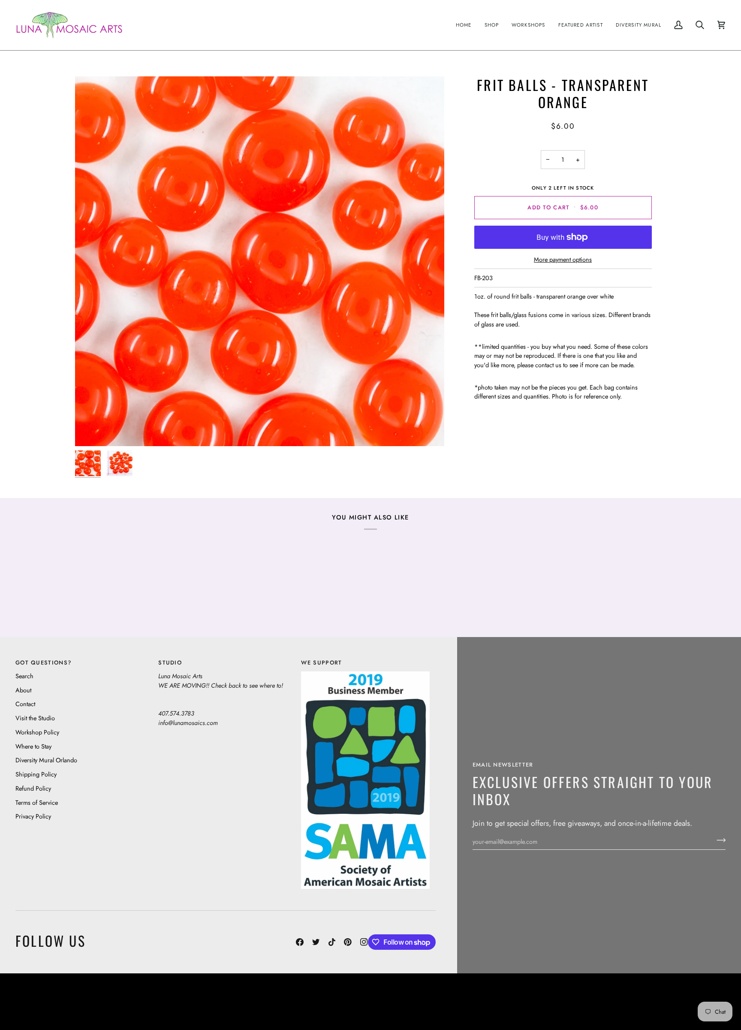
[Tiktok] (331, 942)
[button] (492, 25)
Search (24, 675)
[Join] (718, 840)
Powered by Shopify (692, 1008)
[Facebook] (300, 942)
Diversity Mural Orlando (46, 759)
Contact (25, 703)
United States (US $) (55, 1001)
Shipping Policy (36, 774)
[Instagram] (364, 942)
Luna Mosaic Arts (164, 995)
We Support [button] (321, 662)
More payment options (563, 259)
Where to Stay (33, 746)
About (23, 690)
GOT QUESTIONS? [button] (43, 662)
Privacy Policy (33, 816)
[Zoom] (259, 261)
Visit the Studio (35, 717)
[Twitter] (316, 942)
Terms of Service (36, 802)
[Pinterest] (348, 942)
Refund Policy (33, 788)
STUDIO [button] (170, 662)
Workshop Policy (37, 732)
